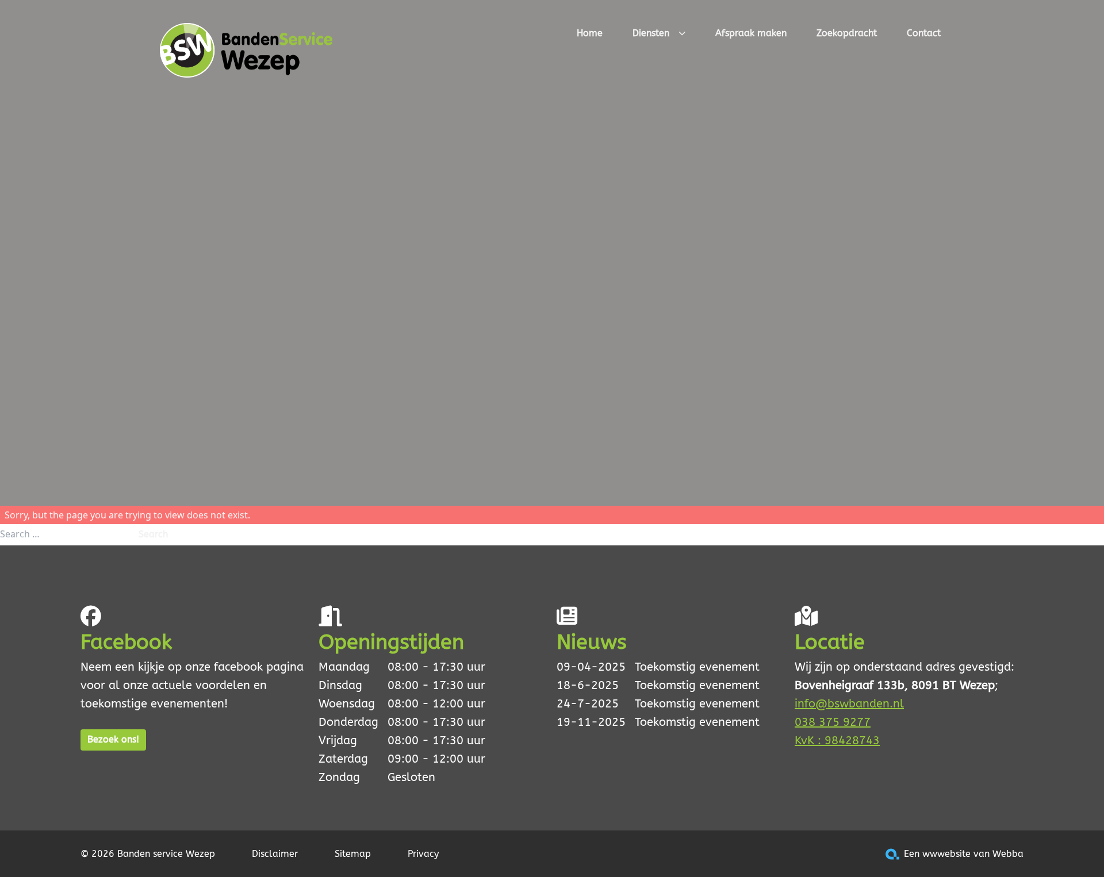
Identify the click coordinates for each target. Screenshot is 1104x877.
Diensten (650, 33)
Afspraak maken (751, 33)
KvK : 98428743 (837, 740)
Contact (924, 33)
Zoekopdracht (846, 33)
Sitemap (353, 853)
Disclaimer (275, 853)
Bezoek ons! (113, 739)
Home (590, 33)
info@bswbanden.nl (849, 703)
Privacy (423, 853)
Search (153, 534)
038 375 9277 (833, 722)
